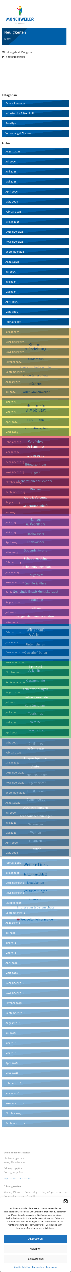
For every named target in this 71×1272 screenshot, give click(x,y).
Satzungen (35, 824)
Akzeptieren (35, 1238)
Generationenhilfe (35, 506)
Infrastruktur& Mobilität (35, 407)
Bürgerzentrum (35, 464)
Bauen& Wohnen (35, 521)
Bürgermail (35, 899)
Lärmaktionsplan (35, 428)
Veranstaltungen (35, 891)
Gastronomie (35, 680)
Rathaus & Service (35, 746)
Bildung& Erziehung (35, 346)
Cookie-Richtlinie (22, 1267)
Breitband (36, 608)
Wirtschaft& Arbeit (35, 632)
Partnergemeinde (35, 697)
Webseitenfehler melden (37, 919)
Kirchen (35, 489)
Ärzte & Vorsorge (35, 497)
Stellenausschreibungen (35, 816)
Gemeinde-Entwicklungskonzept (35, 591)
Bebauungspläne (35, 558)
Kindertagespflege (35, 375)
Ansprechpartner (35, 758)
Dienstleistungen (35, 775)
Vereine (35, 722)
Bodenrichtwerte (35, 550)
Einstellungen (36, 1258)
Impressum (51, 1267)
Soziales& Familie (35, 444)
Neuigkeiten (35, 882)
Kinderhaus (35, 359)
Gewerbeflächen (35, 652)
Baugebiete (35, 575)
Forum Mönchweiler (36, 392)
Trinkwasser (35, 542)
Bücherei (35, 384)
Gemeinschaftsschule (35, 367)
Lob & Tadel (35, 791)
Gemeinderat (35, 799)
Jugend (35, 473)
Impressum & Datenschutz (35, 907)
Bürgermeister (35, 783)
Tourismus (35, 713)
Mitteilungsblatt (35, 874)
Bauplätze (35, 600)
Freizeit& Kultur (35, 668)
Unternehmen (35, 644)
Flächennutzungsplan (35, 567)
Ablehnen (35, 1248)
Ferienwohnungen (35, 689)
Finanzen (35, 841)
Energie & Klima (35, 583)
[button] (65, 1201)
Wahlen (35, 832)
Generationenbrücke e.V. (35, 481)
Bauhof (35, 849)
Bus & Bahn (35, 420)
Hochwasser (35, 534)
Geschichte (35, 730)
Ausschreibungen (35, 808)
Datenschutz (38, 1267)
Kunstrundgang (35, 705)
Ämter (35, 766)
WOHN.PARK (35, 456)
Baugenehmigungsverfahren (36, 616)
